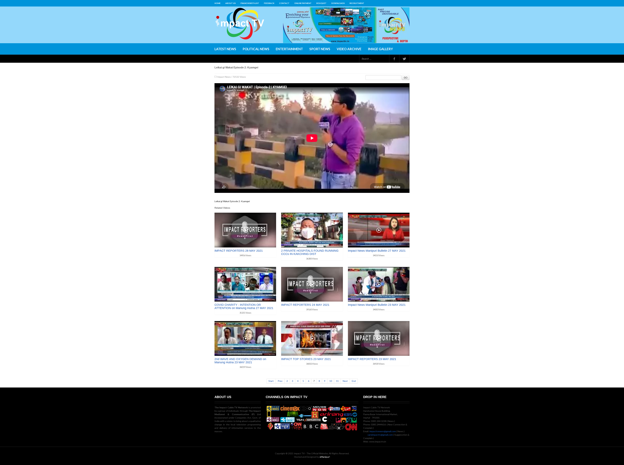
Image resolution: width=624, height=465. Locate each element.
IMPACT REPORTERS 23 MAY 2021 (372, 359)
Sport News (319, 49)
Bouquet (321, 3)
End (354, 381)
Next (345, 381)
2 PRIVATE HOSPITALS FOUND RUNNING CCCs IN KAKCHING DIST (309, 252)
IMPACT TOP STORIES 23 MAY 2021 (306, 359)
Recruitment (357, 3)
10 (330, 381)
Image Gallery (380, 49)
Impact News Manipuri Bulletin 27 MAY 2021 (377, 250)
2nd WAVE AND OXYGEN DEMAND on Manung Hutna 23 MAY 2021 (240, 360)
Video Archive (349, 49)
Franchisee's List (249, 3)
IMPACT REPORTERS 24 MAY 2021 (305, 304)
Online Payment (303, 3)
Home (217, 3)
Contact (284, 3)
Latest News (225, 49)
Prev (280, 381)
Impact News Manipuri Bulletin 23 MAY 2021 (377, 304)
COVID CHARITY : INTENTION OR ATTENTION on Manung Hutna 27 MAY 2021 (243, 306)
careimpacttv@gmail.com (380, 434)
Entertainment (289, 49)
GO (405, 77)
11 (337, 381)
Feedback (269, 3)
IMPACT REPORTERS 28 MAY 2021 (238, 250)
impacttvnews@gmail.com (383, 431)
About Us (230, 3)
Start (271, 381)
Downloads (338, 3)
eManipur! (325, 456)
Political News (256, 49)
